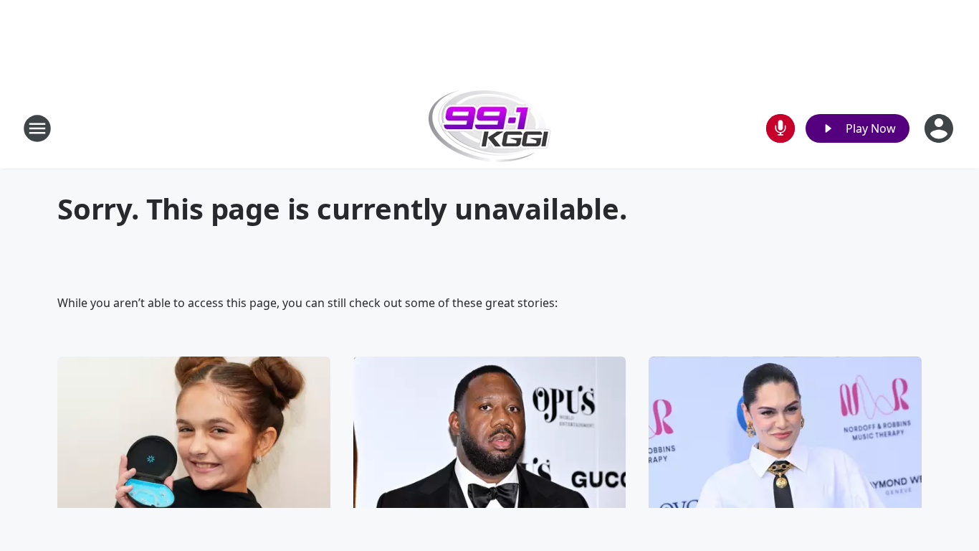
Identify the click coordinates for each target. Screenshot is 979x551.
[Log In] (940, 128)
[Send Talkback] (780, 128)
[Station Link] (490, 128)
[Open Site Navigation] (37, 128)
